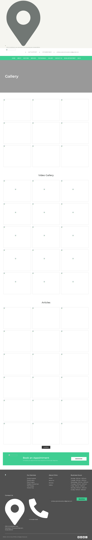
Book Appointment (70, 58)
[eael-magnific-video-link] (17, 191)
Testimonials (42, 58)
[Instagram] (87, 1)
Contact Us (58, 58)
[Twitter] (83, 1)
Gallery (50, 58)
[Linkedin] (80, 1)
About (19, 58)
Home (13, 58)
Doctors (26, 58)
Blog (79, 58)
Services (33, 58)
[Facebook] (77, 1)
